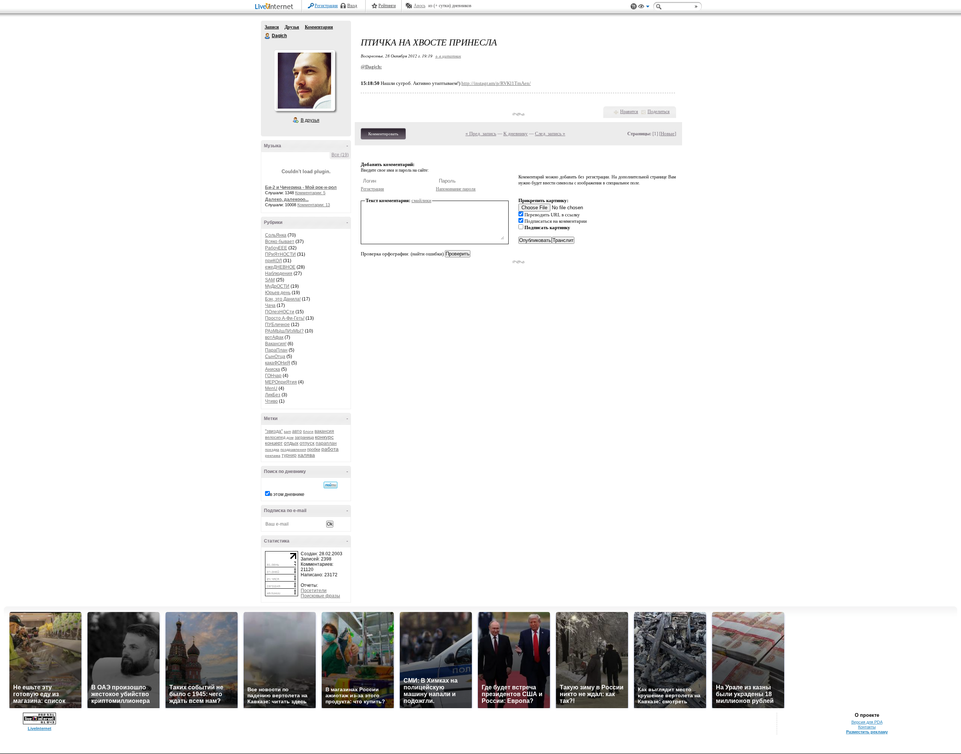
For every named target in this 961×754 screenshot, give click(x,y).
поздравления (293, 449)
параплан (326, 443)
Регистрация (326, 5)
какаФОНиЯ (277, 363)
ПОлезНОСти (279, 311)
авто (297, 431)
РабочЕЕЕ (276, 248)
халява (306, 455)
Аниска (272, 369)
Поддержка (634, 6)
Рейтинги (387, 5)
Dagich (268, 36)
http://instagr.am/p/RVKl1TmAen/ (496, 83)
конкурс (324, 437)
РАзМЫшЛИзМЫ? (284, 331)
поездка (272, 449)
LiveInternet (275, 7)
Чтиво (271, 401)
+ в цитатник (448, 56)
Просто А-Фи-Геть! (284, 318)
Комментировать (383, 133)
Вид (643, 8)
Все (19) (340, 154)
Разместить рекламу (867, 732)
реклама (272, 455)
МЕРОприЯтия (281, 382)
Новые (668, 133)
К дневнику (515, 133)
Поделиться (659, 111)
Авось (419, 5)
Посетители (314, 590)
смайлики (421, 200)
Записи (272, 27)
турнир (289, 455)
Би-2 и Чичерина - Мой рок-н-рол (301, 187)
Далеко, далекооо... (287, 199)
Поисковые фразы (320, 595)
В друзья (310, 120)
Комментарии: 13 (313, 204)
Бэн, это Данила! (283, 299)
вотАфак (274, 337)
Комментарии (319, 27)
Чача (270, 305)
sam (287, 431)
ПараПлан (276, 350)
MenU (271, 388)
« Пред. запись (480, 133)
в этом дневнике (287, 494)
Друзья (292, 27)
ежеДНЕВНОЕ (280, 267)
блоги (308, 431)
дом (290, 437)
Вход (352, 5)
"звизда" (274, 431)
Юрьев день (278, 292)
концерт (274, 443)
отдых (291, 443)
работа (330, 449)
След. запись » (550, 133)
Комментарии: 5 (310, 192)
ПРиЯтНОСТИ (280, 254)
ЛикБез (272, 394)
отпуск (307, 443)
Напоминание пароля (456, 189)
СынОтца (275, 356)
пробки (313, 449)
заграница (304, 437)
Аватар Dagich (304, 80)
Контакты (867, 727)
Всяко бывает (279, 241)
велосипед (275, 437)
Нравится (629, 111)
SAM (270, 280)
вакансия (324, 431)
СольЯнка (275, 235)
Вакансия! (275, 343)
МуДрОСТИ (277, 286)
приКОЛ (273, 260)
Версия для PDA (867, 722)
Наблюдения (278, 273)
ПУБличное (277, 324)
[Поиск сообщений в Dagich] (330, 485)
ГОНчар (273, 375)
